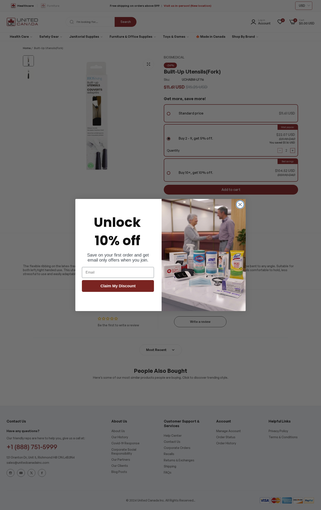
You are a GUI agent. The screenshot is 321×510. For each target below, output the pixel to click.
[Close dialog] (240, 204)
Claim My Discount (118, 286)
